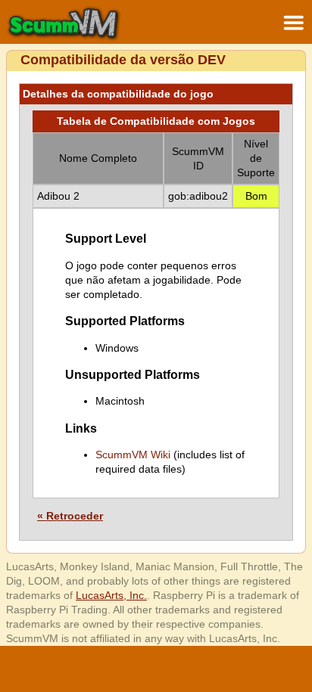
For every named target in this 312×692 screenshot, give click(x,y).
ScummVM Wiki (132, 454)
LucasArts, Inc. (111, 595)
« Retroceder (70, 516)
